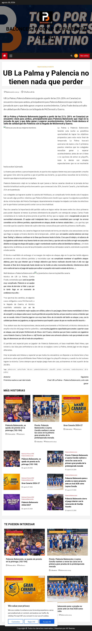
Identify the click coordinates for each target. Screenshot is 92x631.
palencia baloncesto (41, 369)
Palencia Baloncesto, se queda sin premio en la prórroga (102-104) (15, 427)
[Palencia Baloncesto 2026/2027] (12, 502)
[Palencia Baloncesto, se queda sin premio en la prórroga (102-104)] (12, 459)
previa (59, 369)
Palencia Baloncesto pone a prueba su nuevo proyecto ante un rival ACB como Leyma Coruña (66, 608)
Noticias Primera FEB (13, 398)
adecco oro (12, 369)
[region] (31, 614)
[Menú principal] (11, 56)
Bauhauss (21, 434)
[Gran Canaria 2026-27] (12, 482)
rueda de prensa (77, 369)
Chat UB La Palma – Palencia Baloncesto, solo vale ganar (67, 380)
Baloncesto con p (12, 92)
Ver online (84, 56)
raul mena (66, 369)
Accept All (47, 622)
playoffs (52, 369)
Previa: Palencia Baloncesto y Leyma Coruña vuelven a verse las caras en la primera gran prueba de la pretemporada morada (44, 431)
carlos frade (21, 369)
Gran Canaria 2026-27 (73, 425)
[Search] (71, 55)
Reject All (31, 622)
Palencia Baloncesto (45, 67)
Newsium (58, 628)
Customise (16, 622)
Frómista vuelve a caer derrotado (17, 378)
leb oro (29, 369)
